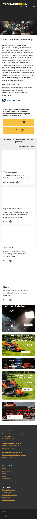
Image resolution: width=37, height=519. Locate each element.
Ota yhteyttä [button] (16, 130)
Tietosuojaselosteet (8, 500)
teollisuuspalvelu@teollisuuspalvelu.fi (14, 455)
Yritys (4, 469)
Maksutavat (6, 497)
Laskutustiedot (7, 471)
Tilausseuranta (6, 492)
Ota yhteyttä (6, 479)
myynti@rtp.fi (6, 436)
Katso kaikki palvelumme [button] (27, 147)
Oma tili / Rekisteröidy (9, 490)
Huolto (4, 476)
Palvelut (5, 474)
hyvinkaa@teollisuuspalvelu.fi (11, 445)
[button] (34, 6)
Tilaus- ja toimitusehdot (9, 495)
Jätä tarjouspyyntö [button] (17, 122)
